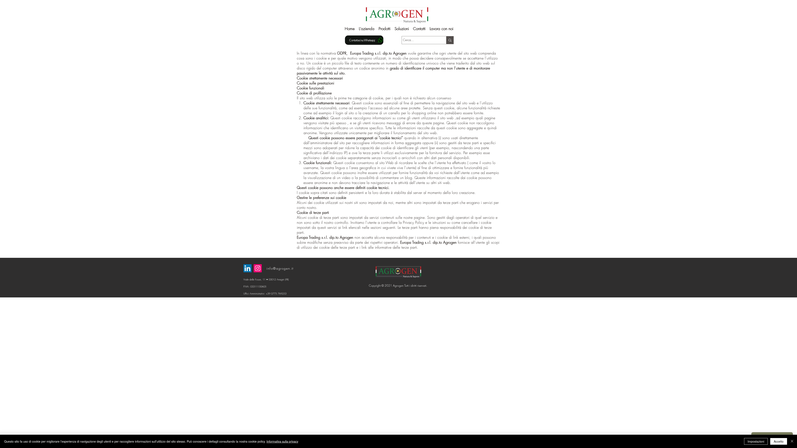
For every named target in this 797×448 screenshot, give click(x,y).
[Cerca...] (450, 40)
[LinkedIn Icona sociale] (247, 268)
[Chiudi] (792, 441)
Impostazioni (756, 441)
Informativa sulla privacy (282, 441)
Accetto (779, 441)
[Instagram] (258, 268)
